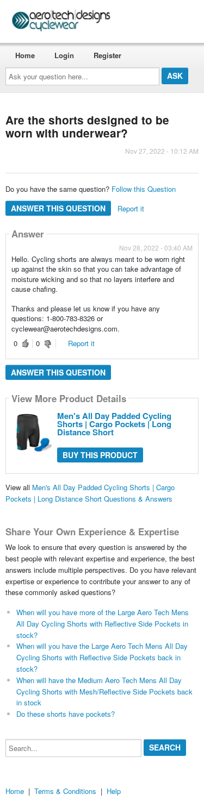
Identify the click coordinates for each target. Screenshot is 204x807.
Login (64, 55)
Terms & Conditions (65, 791)
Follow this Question (144, 189)
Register (107, 55)
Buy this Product (100, 454)
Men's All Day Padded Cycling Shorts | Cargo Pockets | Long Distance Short (114, 424)
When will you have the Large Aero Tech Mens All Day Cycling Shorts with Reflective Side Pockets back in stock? (102, 657)
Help (114, 791)
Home (25, 55)
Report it (131, 208)
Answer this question (58, 208)
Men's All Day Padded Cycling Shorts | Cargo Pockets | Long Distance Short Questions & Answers (90, 493)
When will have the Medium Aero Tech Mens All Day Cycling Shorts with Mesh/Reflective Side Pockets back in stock (104, 691)
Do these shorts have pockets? (65, 714)
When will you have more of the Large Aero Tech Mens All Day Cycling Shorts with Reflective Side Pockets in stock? (102, 623)
